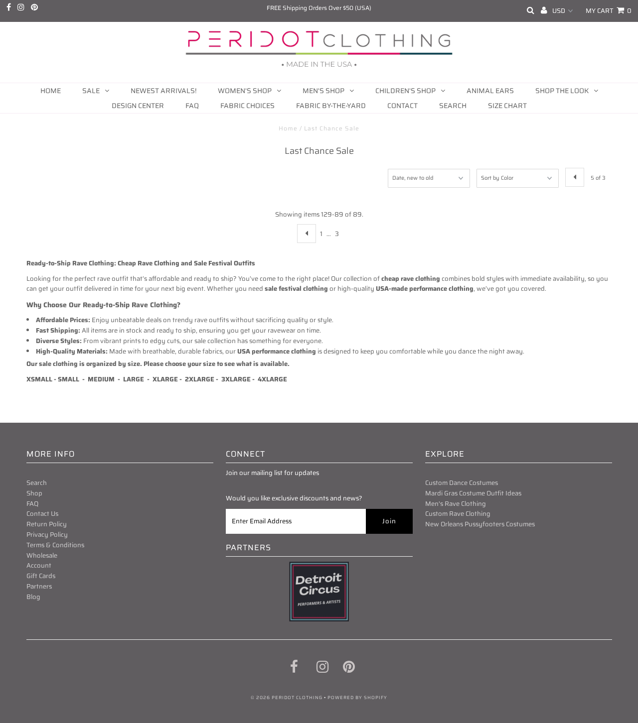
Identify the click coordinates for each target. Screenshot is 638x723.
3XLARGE (236, 379)
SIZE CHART (507, 105)
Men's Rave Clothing (455, 503)
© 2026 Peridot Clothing (286, 697)
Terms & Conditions (55, 545)
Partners (39, 586)
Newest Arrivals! (163, 90)
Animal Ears (490, 90)
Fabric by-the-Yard (331, 105)
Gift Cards (40, 576)
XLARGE (166, 379)
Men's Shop (323, 90)
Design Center (138, 105)
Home (50, 90)
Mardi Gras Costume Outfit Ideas (473, 493)
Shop (34, 493)
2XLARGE (199, 379)
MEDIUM (102, 379)
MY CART (609, 10)
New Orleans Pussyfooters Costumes (480, 524)
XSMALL (39, 379)
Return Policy (46, 524)
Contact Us (42, 513)
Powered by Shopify (357, 697)
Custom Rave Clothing (457, 513)
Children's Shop (405, 90)
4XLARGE (272, 379)
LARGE (133, 379)
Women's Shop (245, 90)
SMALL (68, 379)
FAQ (192, 105)
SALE (91, 90)
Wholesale (41, 555)
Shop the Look (562, 90)
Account (38, 565)
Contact (402, 105)
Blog (33, 597)
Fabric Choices (247, 105)
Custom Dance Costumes (461, 483)
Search (453, 105)
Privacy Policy (47, 534)
